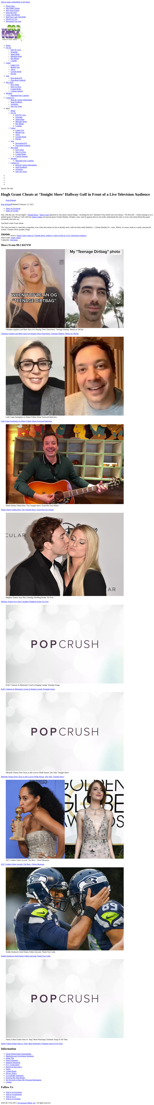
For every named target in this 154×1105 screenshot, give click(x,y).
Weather (9, 93)
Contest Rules (16, 89)
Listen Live (15, 65)
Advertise (14, 104)
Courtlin (14, 61)
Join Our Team (16, 106)
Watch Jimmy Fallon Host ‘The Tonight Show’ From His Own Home (27, 510)
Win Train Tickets (12, 10)
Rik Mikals (15, 58)
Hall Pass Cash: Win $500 (16, 17)
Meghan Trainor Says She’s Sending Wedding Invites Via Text (24, 602)
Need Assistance (12, 1060)
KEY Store (15, 85)
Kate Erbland (6, 204)
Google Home (16, 72)
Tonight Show (32, 215)
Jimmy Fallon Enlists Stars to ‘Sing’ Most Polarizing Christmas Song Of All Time (32, 1044)
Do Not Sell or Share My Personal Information (23, 1080)
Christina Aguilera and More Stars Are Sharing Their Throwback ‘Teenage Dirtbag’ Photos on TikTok (40, 334)
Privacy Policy (11, 1073)
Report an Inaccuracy (14, 1067)
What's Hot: (10, 6)
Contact (9, 1082)
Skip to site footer (23, 2)
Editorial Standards (13, 1063)
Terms (8, 1069)
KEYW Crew (16, 50)
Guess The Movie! (13, 15)
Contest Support (17, 91)
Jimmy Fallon (37, 217)
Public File (10, 1058)
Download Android (18, 80)
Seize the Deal (11, 13)
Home (8, 45)
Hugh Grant (44, 215)
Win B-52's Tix (11, 19)
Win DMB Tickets (13, 8)
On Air (8, 48)
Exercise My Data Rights (15, 1078)
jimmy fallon (16, 238)
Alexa (13, 69)
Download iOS (16, 78)
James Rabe (15, 54)
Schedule (14, 52)
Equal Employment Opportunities (18, 1054)
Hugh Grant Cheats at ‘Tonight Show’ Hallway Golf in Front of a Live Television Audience (52, 236)
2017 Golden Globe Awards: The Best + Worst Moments (22, 864)
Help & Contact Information (21, 100)
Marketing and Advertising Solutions (20, 1056)
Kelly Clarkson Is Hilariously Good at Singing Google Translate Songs (28, 689)
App (7, 76)
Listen (8, 63)
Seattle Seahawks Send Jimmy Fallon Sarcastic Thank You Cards (25, 956)
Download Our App (13, 21)
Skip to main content (9, 2)
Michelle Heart (16, 56)
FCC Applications (12, 1065)
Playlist (13, 74)
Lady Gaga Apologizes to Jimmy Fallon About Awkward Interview (26, 421)
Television (14, 240)
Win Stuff (9, 82)
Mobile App (15, 67)
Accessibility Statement (14, 1076)
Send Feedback (16, 102)
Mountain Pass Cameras (20, 95)
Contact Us (10, 98)
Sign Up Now (16, 87)
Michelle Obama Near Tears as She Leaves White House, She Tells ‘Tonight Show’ (33, 777)
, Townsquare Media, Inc (25, 1103)
